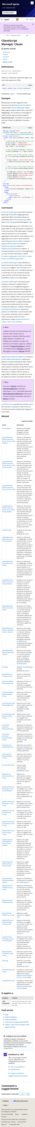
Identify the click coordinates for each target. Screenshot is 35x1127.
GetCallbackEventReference (10, 309)
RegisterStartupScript (8, 246)
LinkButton (27, 407)
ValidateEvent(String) (8, 980)
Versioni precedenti (7, 1114)
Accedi (32, 19)
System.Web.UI (16, 71)
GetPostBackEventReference (16, 357)
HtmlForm (20, 933)
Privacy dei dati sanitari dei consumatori (13, 1119)
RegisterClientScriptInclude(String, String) (8, 812)
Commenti (6, 57)
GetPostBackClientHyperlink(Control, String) (7, 563)
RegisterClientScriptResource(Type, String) (8, 832)
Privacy (3, 1117)
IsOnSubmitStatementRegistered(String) (7, 727)
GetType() (5, 667)
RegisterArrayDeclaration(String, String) (8, 776)
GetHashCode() (6, 530)
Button (13, 386)
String (3, 268)
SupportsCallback (17, 346)
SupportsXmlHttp (11, 1020)
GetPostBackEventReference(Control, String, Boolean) (7, 582)
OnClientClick (7, 404)
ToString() (5, 960)
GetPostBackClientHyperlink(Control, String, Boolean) (7, 539)
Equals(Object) (6, 428)
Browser (20, 349)
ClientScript (9, 222)
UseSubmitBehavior (10, 389)
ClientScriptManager (18, 108)
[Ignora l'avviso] (32, 2)
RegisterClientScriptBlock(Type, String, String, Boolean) (8, 789)
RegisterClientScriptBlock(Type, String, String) (8, 803)
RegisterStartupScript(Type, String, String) (8, 953)
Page (30, 222)
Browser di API (15, 35)
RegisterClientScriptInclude (10, 244)
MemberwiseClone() (8, 765)
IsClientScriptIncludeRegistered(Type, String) (8, 716)
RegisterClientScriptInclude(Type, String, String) (8, 823)
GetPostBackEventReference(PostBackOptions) (8, 652)
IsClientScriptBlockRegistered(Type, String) (7, 694)
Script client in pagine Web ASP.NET (17, 1022)
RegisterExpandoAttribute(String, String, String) (7, 864)
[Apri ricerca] (27, 19)
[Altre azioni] (32, 35)
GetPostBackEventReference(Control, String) (7, 608)
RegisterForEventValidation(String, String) (7, 887)
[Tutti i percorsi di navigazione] (3, 35)
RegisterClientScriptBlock (22, 105)
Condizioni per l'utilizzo (8, 1122)
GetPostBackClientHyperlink (12, 359)
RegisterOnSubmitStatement (11, 249)
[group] (17, 166)
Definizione (6, 52)
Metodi (5, 59)
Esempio (5, 54)
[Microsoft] (17, 19)
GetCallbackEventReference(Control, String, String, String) (8, 487)
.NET (7, 35)
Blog (16, 1114)
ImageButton (16, 407)
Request (21, 351)
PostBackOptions (22, 641)
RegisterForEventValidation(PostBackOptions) (8, 880)
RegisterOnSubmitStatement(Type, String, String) (7, 922)
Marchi (3, 1124)
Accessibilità (21, 1122)
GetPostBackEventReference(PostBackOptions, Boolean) (8, 630)
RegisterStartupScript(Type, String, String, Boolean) (8, 939)
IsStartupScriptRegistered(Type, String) (7, 756)
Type (17, 268)
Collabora (24, 1114)
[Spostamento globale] (2, 19)
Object (12, 94)
